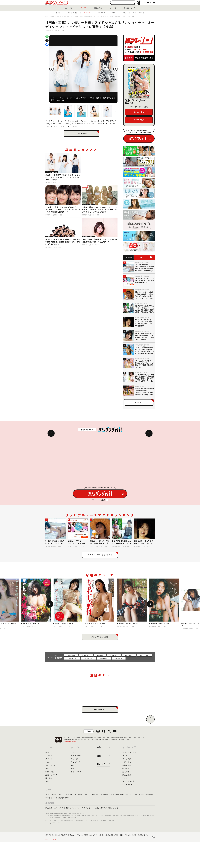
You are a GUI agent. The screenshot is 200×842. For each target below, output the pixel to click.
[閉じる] (153, 837)
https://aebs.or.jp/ (70, 741)
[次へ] (115, 69)
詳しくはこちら (50, 839)
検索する (134, 3)
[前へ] (51, 69)
